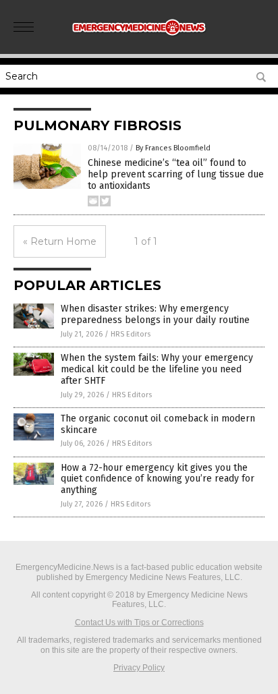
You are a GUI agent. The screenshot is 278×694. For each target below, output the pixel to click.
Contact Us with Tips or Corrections (139, 622)
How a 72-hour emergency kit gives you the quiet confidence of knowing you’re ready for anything (157, 479)
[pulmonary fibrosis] (139, 40)
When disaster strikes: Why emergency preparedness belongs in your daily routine (155, 314)
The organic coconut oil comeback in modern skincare (158, 424)
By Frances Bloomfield (173, 148)
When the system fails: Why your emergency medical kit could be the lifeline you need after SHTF (157, 369)
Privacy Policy (139, 667)
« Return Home (59, 241)
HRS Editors (130, 334)
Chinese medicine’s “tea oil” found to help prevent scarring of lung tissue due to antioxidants (176, 174)
